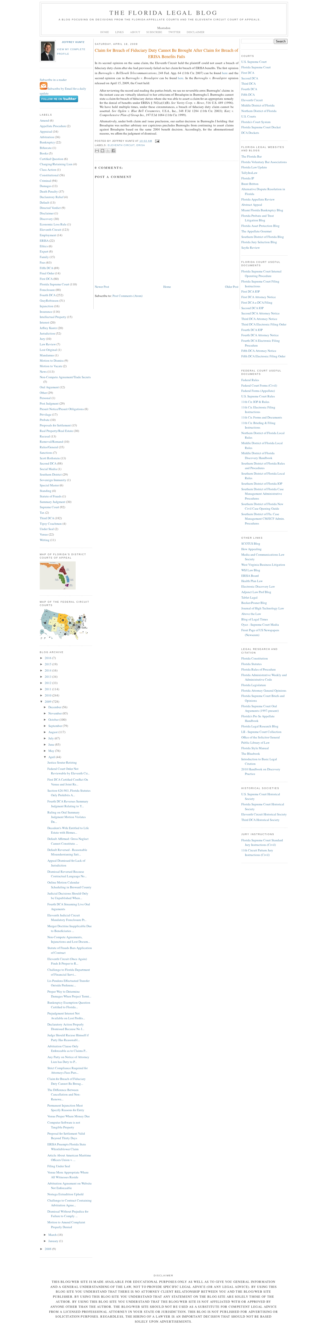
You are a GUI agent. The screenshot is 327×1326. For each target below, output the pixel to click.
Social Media (48, 469)
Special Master (49, 485)
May (51, 750)
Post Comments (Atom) (127, 296)
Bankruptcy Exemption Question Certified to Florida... (68, 1004)
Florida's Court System (256, 122)
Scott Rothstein (50, 458)
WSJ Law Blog (250, 570)
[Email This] (97, 150)
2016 (48, 658)
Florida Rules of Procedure (258, 669)
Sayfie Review (250, 247)
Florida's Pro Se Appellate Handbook (258, 718)
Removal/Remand (51, 441)
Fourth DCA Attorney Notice (260, 335)
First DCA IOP (250, 291)
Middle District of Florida (258, 105)
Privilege (45, 414)
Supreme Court (49, 507)
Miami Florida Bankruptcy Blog (262, 210)
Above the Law (251, 614)
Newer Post (102, 286)
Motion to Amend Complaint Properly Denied (66, 1224)
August (53, 732)
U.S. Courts (248, 116)
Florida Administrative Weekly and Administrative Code (264, 677)
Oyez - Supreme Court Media (260, 624)
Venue (44, 534)
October (53, 719)
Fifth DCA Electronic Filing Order (263, 356)
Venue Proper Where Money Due (68, 1116)
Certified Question (51, 159)
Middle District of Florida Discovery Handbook (258, 455)
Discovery (46, 219)
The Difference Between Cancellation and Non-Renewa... (63, 1094)
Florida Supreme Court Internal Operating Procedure (261, 273)
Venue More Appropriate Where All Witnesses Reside (68, 1174)
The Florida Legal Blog (163, 12)
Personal (45, 398)
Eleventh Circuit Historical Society (264, 814)
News (43, 371)
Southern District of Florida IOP (261, 483)
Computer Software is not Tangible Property (63, 1124)
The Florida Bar (251, 156)
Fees (42, 262)
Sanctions (46, 452)
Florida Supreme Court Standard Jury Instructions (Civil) (262, 842)
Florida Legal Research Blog (259, 726)
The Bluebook (250, 753)
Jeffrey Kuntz (73, 42)
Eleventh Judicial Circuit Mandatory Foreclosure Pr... (66, 917)
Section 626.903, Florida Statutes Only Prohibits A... (68, 792)
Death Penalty (49, 191)
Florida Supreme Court (54, 284)
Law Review (48, 344)
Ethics (44, 246)
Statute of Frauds (51, 496)
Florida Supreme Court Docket (261, 127)
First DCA (46, 279)
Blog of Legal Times (254, 619)
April (52, 757)
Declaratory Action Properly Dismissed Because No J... (65, 1026)
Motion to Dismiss (52, 360)
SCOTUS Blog (250, 543)
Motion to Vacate (51, 366)
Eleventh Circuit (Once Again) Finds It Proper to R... (67, 961)
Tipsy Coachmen (51, 523)
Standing (45, 491)
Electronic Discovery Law (258, 586)
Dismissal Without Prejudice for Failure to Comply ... (67, 1213)
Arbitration (47, 137)
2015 (48, 664)
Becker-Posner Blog (254, 603)
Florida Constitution (254, 658)
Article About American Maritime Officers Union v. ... (69, 1157)
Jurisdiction (47, 333)
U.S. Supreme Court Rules (258, 396)
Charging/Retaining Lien (56, 164)
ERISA (44, 240)
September (55, 726)
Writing (45, 540)
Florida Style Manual (255, 748)
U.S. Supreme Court (254, 61)
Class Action (48, 169)
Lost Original (48, 350)
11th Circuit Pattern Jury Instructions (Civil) (257, 852)
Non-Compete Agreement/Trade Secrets (65, 377)
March (52, 1234)
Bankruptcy (47, 142)
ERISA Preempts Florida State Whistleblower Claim (66, 1146)
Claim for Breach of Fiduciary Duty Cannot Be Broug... (66, 1081)
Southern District (51, 474)
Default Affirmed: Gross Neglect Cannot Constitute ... (68, 841)
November (55, 713)
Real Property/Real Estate (56, 431)
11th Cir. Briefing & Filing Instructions (258, 425)
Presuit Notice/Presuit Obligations (62, 409)
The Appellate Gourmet (256, 231)
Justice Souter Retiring (62, 762)
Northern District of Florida (258, 111)
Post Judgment (49, 403)
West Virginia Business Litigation (263, 564)
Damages (45, 186)
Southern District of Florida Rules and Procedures (263, 465)
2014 (48, 670)
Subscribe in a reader (53, 79)
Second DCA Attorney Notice (260, 313)
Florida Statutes (251, 664)
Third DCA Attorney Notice (259, 319)
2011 (48, 689)
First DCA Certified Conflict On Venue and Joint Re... (67, 781)
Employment (48, 235)
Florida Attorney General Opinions (263, 690)
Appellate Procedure (53, 126)
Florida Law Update (254, 167)
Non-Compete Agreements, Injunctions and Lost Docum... (68, 939)
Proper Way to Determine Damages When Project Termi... (69, 993)
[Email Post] (156, 141)
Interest (44, 322)
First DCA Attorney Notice (258, 297)
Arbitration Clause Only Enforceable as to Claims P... (67, 1048)
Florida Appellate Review (258, 199)
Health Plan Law (252, 581)
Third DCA (47, 518)
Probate (45, 420)
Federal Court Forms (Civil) (259, 385)
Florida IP (247, 178)
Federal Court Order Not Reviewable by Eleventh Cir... (68, 771)
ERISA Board (250, 575)
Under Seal (47, 529)
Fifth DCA (46, 268)
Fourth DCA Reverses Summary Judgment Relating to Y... (67, 803)
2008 (48, 1249)
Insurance (46, 311)
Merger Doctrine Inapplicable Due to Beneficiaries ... (69, 928)
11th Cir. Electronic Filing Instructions (258, 409)
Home (167, 286)
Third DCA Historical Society (260, 820)
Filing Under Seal (58, 1166)
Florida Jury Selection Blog (259, 242)
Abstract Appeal (251, 204)
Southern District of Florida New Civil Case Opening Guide (262, 506)
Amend (44, 120)
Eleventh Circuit (50, 229)
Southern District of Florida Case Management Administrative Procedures (262, 494)
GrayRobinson (49, 300)
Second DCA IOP (252, 308)
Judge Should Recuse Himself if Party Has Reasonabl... (68, 1037)
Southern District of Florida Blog (262, 237)
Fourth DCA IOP (252, 330)
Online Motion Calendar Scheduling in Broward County (69, 884)
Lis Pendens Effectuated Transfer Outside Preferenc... (68, 983)
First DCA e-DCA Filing (256, 302)
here (225, 73)
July (51, 738)
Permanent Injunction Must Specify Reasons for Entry (65, 1107)
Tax (42, 512)
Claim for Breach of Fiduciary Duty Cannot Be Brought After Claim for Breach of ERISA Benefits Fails (166, 53)
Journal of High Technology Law (262, 608)
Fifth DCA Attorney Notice (258, 350)
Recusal (45, 436)
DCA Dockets (250, 132)
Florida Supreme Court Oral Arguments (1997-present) (260, 708)
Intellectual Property (53, 317)
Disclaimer (47, 213)
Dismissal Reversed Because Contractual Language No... (67, 873)
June (51, 744)
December (55, 707)
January (53, 1241)
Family (44, 257)
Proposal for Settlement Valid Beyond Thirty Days (66, 1135)
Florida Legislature (253, 685)
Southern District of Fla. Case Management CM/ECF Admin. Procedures (263, 518)
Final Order (47, 273)
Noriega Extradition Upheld (65, 1194)
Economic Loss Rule (53, 224)
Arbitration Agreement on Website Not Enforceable (69, 1185)
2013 (48, 676)
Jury (42, 338)
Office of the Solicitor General (260, 737)
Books (44, 153)
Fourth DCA (48, 295)
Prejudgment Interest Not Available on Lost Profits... (66, 1015)
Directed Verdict (50, 208)
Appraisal (46, 131)
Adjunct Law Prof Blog (256, 592)
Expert (44, 251)
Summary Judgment (52, 502)
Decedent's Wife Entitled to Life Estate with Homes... (68, 830)
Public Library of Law (255, 742)
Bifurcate (46, 148)
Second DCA (48, 463)
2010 (48, 695)
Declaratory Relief (51, 197)
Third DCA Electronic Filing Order (263, 324)
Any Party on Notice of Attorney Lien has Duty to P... (68, 1059)
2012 (48, 683)
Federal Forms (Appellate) (258, 391)
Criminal (45, 180)
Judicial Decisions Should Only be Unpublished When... (67, 895)
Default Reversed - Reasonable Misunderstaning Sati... (67, 852)
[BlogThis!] (102, 150)
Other (43, 392)
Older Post (231, 286)
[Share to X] (108, 150)
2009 (48, 701)
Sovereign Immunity (53, 480)
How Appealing (251, 549)
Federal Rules (250, 380)
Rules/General (49, 447)
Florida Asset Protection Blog (260, 226)
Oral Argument (49, 387)
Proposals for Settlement (55, 425)
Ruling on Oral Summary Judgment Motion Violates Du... (66, 817)
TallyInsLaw (249, 173)
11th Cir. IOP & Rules (255, 402)
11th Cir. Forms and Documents (261, 417)
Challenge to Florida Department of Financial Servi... (68, 972)
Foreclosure (47, 290)
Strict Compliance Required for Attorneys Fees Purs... (67, 1070)
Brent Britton (250, 184)
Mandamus (47, 355)
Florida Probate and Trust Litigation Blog (257, 218)
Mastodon (163, 28)
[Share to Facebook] (113, 150)
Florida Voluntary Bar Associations (264, 162)
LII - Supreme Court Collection (261, 732)
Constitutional (49, 175)
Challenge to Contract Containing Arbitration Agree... (69, 1202)
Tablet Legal (249, 597)
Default (44, 202)
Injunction (46, 306)
